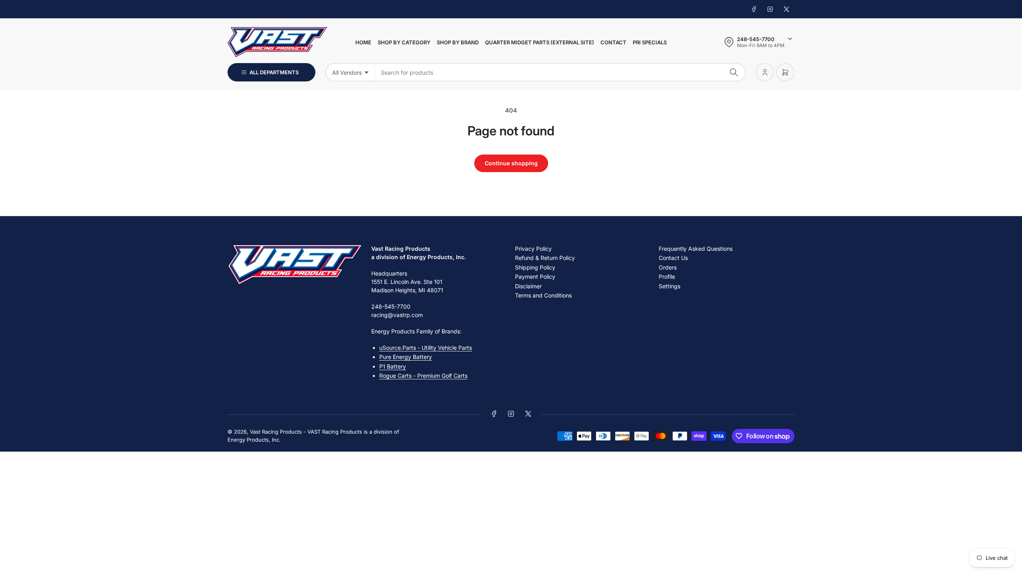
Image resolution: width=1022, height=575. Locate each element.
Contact (613, 42)
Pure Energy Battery (405, 356)
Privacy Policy (533, 248)
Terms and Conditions (543, 295)
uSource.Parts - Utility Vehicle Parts (425, 347)
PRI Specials (650, 42)
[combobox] (560, 72)
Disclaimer (528, 286)
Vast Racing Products (276, 431)
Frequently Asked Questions (696, 248)
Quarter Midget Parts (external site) (539, 42)
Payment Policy (535, 276)
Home (363, 42)
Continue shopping (511, 163)
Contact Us (673, 257)
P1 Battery (392, 366)
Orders (668, 267)
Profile (667, 276)
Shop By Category (404, 42)
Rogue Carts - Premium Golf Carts (423, 375)
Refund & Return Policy (545, 257)
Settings (669, 286)
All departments (274, 72)
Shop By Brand (458, 42)
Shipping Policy (535, 267)
